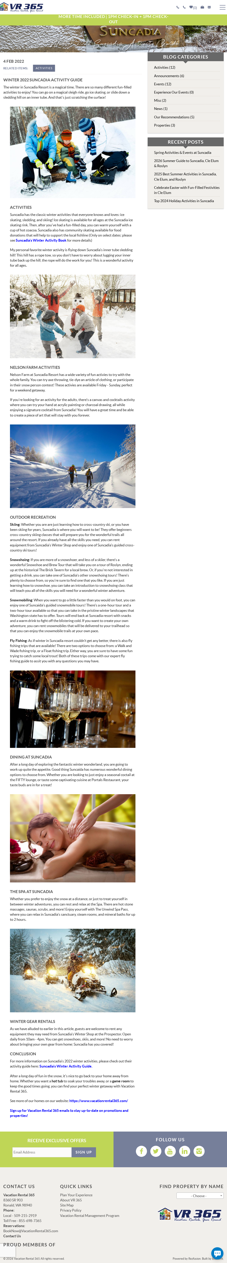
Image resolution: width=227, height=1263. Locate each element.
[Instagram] (199, 1151)
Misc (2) (160, 100)
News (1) (161, 109)
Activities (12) (164, 67)
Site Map (67, 1205)
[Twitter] (155, 1151)
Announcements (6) (169, 76)
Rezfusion (194, 1258)
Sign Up (84, 1152)
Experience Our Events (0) (174, 92)
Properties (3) (164, 125)
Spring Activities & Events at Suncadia (182, 152)
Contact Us (12, 1236)
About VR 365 (71, 1200)
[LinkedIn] (184, 1151)
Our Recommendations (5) (174, 117)
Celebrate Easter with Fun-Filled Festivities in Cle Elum (187, 190)
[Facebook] (141, 1151)
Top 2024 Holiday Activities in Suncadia (184, 201)
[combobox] (200, 1196)
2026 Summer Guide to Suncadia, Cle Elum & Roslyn (186, 163)
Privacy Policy (70, 1210)
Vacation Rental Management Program (89, 1216)
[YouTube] (170, 1151)
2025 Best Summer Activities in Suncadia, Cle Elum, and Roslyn (185, 176)
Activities (44, 68)
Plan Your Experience (76, 1195)
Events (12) (162, 84)
